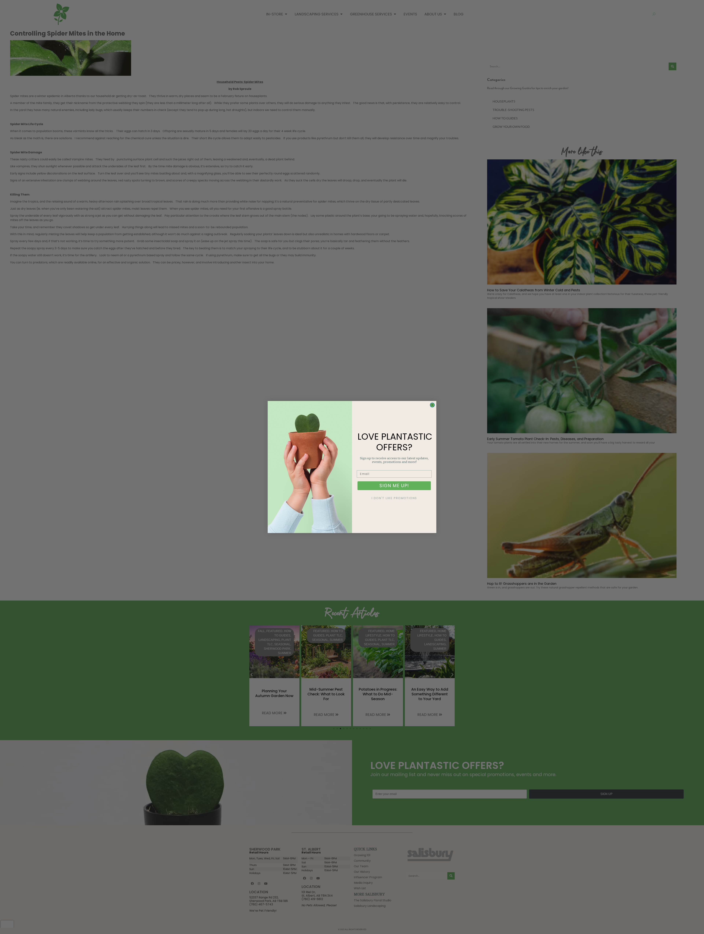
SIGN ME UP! (394, 486)
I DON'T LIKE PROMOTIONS (394, 498)
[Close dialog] (432, 405)
